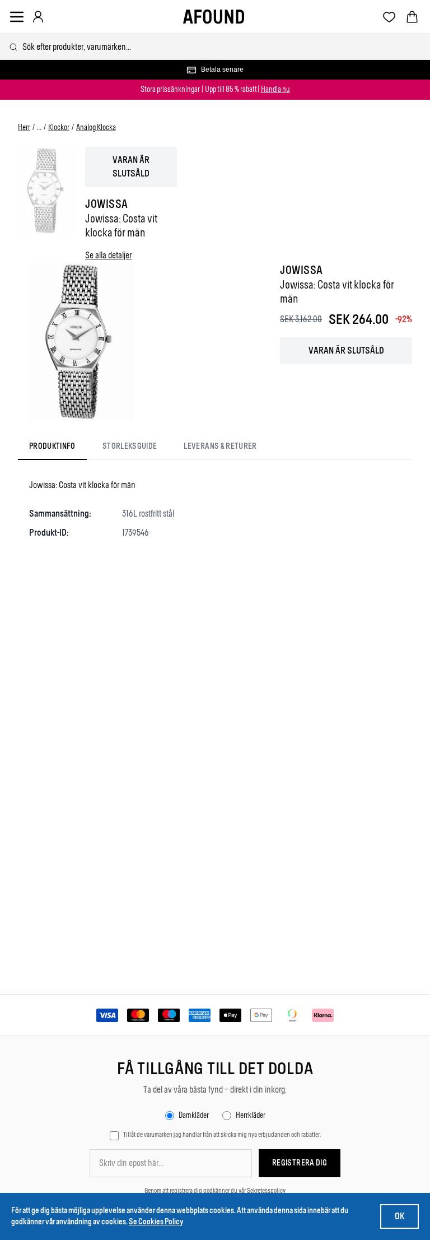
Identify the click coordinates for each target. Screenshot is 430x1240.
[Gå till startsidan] (213, 17)
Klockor (58, 127)
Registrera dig (299, 1163)
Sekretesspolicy (266, 1191)
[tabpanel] (215, 508)
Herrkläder (250, 1115)
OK (399, 1216)
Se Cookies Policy (156, 1222)
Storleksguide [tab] (129, 446)
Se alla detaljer (108, 255)
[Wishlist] (389, 17)
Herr (24, 127)
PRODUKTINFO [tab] (52, 446)
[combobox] (215, 46)
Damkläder (194, 1115)
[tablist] (143, 449)
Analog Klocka (96, 127)
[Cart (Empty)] (412, 17)
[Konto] (38, 17)
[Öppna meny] (17, 17)
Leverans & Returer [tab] (220, 446)
